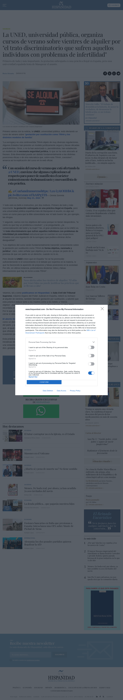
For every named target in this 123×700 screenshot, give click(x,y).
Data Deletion (48, 391)
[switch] (91, 347)
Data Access (61, 391)
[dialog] (61, 350)
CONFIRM (44, 382)
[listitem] (61, 342)
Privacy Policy (75, 391)
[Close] (103, 309)
